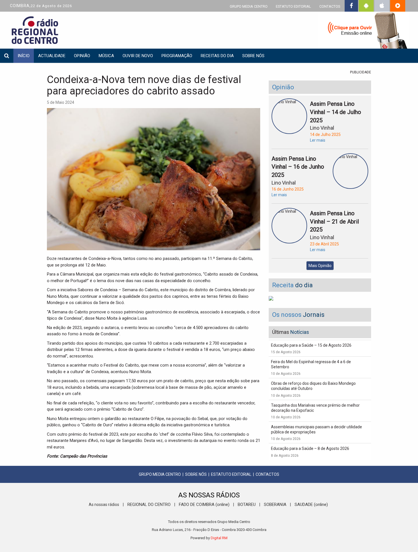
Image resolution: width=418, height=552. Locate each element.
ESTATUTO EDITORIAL (293, 6)
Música (106, 55)
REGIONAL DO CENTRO (149, 504)
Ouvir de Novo (138, 55)
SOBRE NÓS (196, 474)
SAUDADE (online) (311, 504)
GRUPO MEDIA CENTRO (249, 6)
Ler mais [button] (317, 140)
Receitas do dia (217, 55)
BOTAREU (247, 504)
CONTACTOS (329, 6)
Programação (177, 55)
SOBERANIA (275, 504)
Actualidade (51, 55)
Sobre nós (253, 55)
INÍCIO (24, 55)
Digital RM (219, 538)
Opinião (82, 55)
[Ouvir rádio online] (363, 31)
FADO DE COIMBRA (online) (204, 504)
